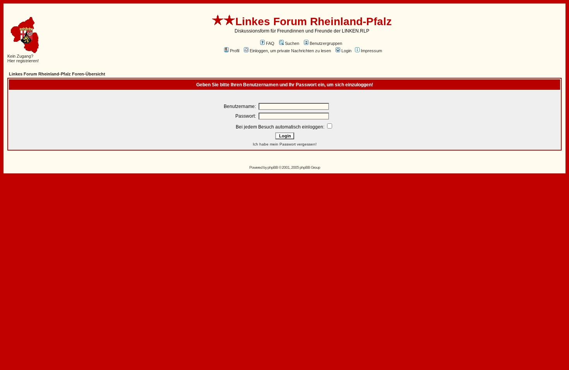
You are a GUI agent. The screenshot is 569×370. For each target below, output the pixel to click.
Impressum (371, 50)
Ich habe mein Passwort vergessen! (285, 144)
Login (346, 50)
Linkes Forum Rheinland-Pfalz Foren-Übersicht (57, 74)
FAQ (270, 43)
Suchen (292, 43)
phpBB (272, 167)
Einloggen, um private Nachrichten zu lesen (290, 50)
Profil (234, 50)
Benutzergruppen (326, 43)
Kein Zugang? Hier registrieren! (23, 58)
